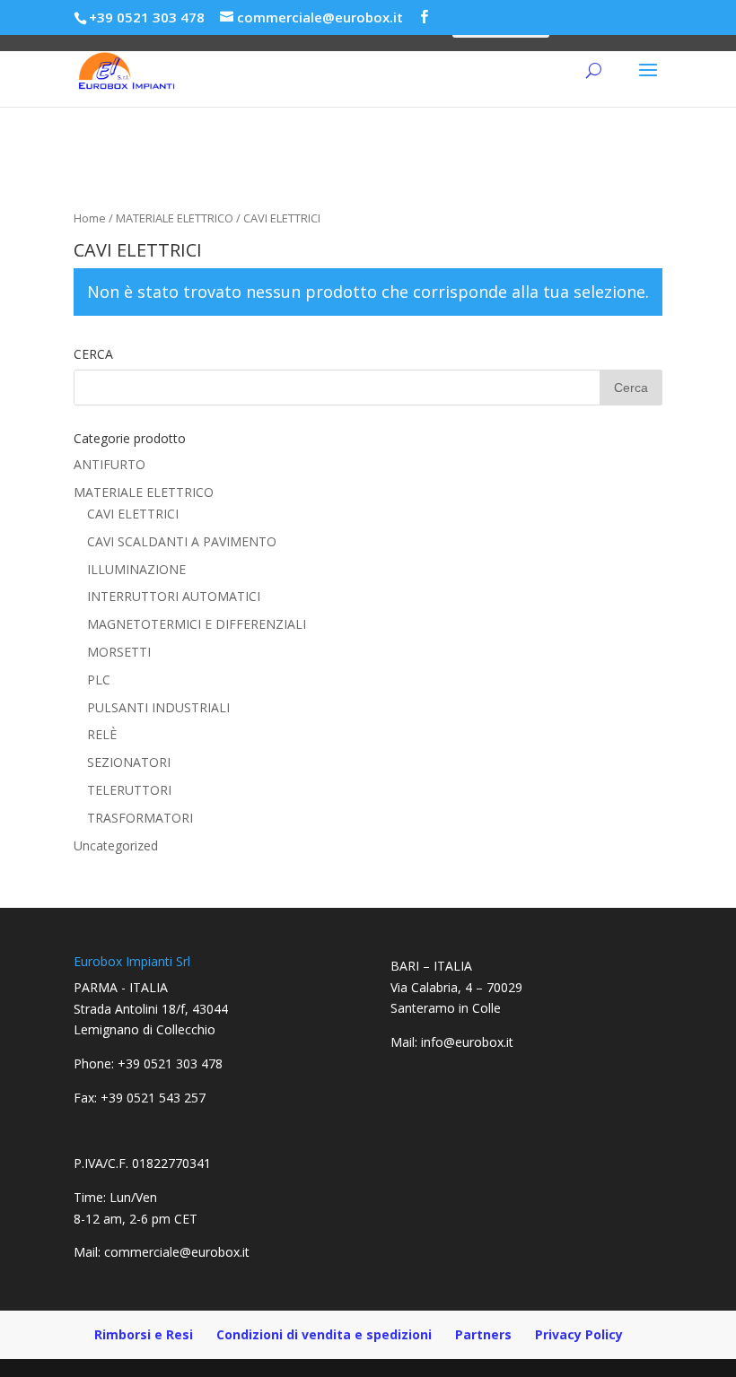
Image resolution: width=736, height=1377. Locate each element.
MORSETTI (119, 651)
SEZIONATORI (129, 762)
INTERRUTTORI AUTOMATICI (173, 596)
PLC (98, 679)
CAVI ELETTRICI (133, 513)
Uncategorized (116, 845)
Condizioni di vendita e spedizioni (324, 1334)
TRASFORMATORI (140, 817)
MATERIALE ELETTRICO (174, 218)
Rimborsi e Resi (143, 1334)
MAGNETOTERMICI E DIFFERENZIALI (196, 623)
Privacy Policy (579, 1334)
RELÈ (102, 734)
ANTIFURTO (109, 464)
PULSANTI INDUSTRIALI (158, 707)
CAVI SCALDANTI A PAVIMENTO (181, 541)
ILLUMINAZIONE (136, 569)
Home (90, 218)
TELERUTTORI (129, 789)
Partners (483, 1334)
